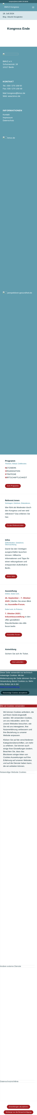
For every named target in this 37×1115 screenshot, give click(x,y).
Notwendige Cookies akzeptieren (15, 693)
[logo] (15, 7)
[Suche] (29, 7)
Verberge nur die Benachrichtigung (18, 1112)
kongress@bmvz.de (14, 1)
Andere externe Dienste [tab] (10, 966)
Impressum (8, 118)
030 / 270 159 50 (24, 1)
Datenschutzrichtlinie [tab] (9, 1081)
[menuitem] (29, 7)
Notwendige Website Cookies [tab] (13, 772)
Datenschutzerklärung (10, 687)
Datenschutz (8, 120)
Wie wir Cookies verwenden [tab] (12, 706)
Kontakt (6, 115)
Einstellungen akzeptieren (18, 1107)
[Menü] (33, 7)
